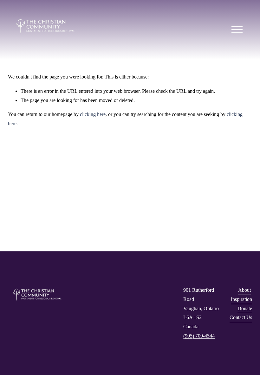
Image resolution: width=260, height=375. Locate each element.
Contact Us (241, 317)
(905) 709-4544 (199, 335)
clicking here (93, 114)
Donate (244, 308)
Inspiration (241, 299)
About (244, 290)
